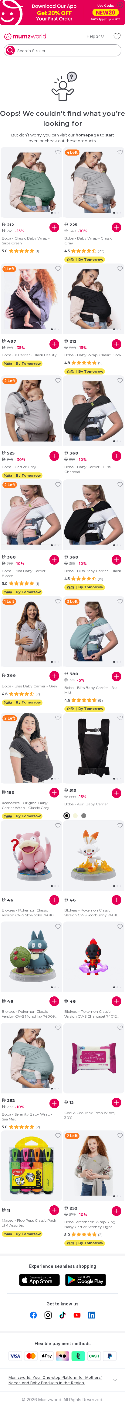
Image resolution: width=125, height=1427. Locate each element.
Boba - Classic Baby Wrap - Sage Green (26, 240)
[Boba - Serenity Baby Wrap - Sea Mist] (31, 1058)
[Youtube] (77, 1315)
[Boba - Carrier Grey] (31, 411)
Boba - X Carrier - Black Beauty (29, 355)
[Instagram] (48, 1315)
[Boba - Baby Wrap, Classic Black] (94, 299)
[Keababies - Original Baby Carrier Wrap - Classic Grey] (31, 748)
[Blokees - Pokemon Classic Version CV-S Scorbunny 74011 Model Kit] (94, 856)
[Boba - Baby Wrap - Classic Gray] (94, 182)
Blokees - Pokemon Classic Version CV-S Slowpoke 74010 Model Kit (28, 913)
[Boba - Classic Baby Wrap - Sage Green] (31, 182)
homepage (87, 135)
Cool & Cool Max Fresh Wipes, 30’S (89, 1115)
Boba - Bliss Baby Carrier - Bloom (25, 573)
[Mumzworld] (25, 36)
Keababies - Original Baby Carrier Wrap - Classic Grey (25, 805)
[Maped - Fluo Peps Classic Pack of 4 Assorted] (31, 1166)
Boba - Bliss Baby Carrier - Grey (29, 686)
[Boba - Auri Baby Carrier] (94, 748)
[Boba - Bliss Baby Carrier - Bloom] (31, 515)
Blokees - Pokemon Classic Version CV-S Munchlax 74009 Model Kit (28, 1014)
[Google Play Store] (85, 1280)
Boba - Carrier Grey (19, 467)
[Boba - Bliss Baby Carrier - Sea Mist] (94, 631)
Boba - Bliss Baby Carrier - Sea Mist (90, 690)
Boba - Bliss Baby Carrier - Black (92, 571)
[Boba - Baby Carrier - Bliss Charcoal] (94, 411)
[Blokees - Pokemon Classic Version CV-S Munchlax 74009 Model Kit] (31, 957)
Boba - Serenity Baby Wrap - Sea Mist (27, 1116)
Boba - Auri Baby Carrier (86, 804)
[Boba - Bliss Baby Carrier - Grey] (31, 631)
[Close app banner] (120, 4)
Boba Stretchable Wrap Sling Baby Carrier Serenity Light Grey (89, 1224)
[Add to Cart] (54, 227)
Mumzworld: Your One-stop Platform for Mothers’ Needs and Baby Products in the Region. (55, 1380)
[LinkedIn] (91, 1315)
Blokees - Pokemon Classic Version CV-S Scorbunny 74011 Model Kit (90, 913)
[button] (91, 36)
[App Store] (39, 1280)
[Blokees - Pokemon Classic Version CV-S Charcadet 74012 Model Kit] (94, 957)
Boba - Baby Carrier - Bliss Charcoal (87, 469)
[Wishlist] (117, 36)
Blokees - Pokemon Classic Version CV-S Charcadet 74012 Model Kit (90, 1014)
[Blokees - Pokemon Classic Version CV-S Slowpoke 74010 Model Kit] (31, 856)
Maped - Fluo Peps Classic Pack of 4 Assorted (29, 1222)
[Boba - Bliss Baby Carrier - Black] (94, 515)
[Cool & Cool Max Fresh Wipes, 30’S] (94, 1058)
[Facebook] (33, 1315)
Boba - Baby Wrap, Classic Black (92, 355)
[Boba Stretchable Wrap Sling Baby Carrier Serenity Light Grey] (94, 1166)
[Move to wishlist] (58, 152)
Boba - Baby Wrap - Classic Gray (88, 240)
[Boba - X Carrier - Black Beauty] (31, 299)
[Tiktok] (62, 1315)
